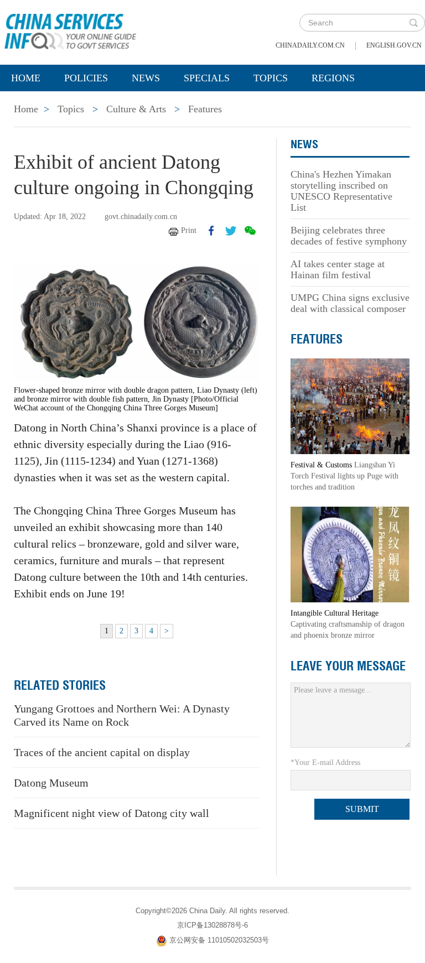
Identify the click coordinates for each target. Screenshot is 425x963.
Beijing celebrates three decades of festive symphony (349, 236)
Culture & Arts (136, 108)
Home (25, 78)
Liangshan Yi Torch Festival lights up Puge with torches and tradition (344, 476)
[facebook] (211, 230)
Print (188, 230)
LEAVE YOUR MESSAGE (348, 666)
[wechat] (250, 230)
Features (205, 108)
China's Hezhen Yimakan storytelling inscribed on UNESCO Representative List (341, 191)
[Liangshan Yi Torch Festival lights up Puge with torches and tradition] (350, 406)
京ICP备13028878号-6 (212, 925)
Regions (333, 78)
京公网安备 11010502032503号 (219, 940)
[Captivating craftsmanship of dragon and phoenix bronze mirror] (350, 554)
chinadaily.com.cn (310, 45)
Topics (270, 78)
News (146, 78)
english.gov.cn (394, 45)
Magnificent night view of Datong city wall (111, 813)
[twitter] (230, 230)
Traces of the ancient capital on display (102, 752)
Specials (207, 78)
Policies (86, 78)
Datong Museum (51, 783)
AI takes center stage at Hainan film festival (338, 269)
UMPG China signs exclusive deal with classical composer (350, 303)
